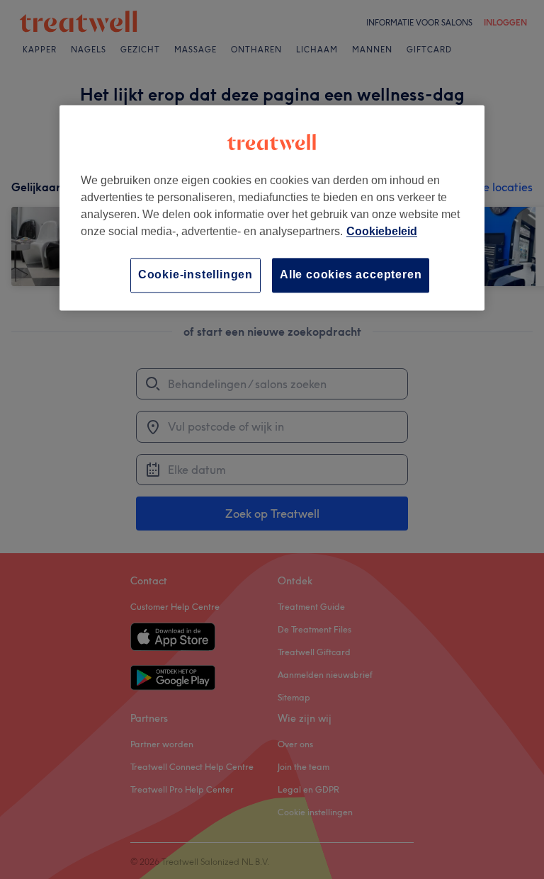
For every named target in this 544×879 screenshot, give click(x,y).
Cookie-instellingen (195, 275)
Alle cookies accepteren (350, 275)
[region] (272, 208)
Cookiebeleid (381, 232)
